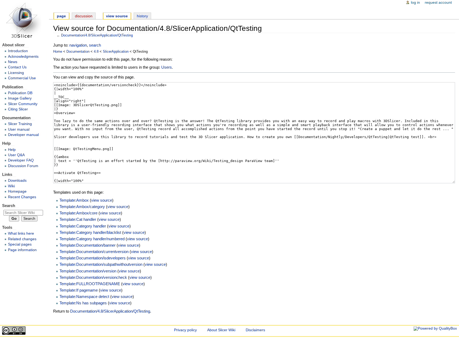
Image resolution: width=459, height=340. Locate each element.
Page (61, 16)
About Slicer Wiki (221, 330)
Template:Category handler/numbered (92, 239)
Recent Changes (22, 197)
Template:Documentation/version (88, 271)
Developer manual (23, 135)
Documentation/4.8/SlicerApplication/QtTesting (97, 35)
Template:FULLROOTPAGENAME (90, 283)
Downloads (17, 181)
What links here (21, 233)
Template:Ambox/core (78, 213)
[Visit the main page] (24, 20)
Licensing (16, 73)
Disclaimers (255, 330)
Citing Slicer (18, 109)
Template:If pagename (79, 290)
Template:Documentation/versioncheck (93, 277)
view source (101, 200)
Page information (22, 250)
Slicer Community (22, 104)
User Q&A (16, 155)
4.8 (96, 51)
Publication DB (20, 93)
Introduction (18, 51)
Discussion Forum (23, 166)
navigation (78, 45)
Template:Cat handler (78, 219)
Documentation (78, 51)
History (142, 16)
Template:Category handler (83, 226)
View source (117, 16)
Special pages (20, 244)
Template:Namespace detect (84, 296)
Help (12, 150)
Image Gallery (20, 98)
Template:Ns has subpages (83, 303)
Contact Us (17, 67)
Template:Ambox (74, 200)
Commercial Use (22, 78)
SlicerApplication (116, 51)
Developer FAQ (21, 160)
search (95, 45)
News (12, 62)
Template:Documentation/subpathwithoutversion (101, 264)
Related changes (22, 239)
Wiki (11, 186)
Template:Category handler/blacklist (90, 232)
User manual (18, 129)
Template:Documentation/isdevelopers (93, 258)
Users (166, 67)
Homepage (17, 191)
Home (57, 51)
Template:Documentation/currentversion (94, 251)
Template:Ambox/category (82, 206)
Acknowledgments (23, 57)
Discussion (83, 16)
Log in (415, 3)
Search (8, 205)
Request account (438, 3)
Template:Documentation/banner (88, 245)
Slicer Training (20, 124)
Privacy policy (185, 330)
